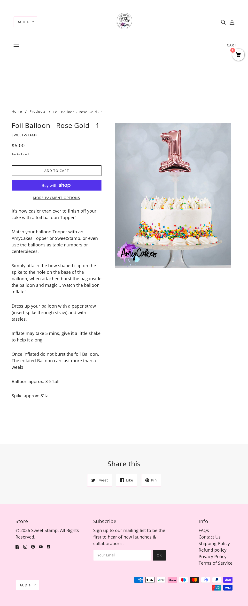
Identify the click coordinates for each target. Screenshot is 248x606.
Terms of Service (215, 563)
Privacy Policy (212, 556)
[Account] (232, 22)
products (38, 112)
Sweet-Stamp (25, 135)
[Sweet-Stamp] (124, 21)
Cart (231, 45)
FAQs (204, 530)
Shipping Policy (214, 543)
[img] (223, 22)
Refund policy (212, 550)
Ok (159, 555)
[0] (238, 55)
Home (17, 112)
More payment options (56, 197)
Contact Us (210, 537)
